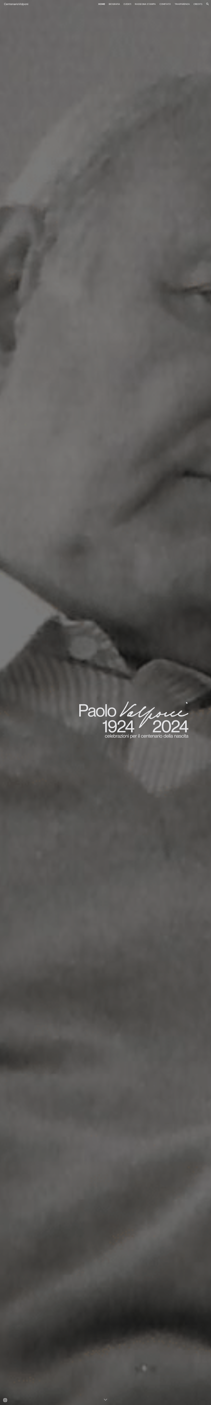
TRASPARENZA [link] (182, 4)
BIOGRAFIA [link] (114, 4)
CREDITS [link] (197, 4)
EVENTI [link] (127, 4)
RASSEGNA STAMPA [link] (145, 4)
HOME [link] (101, 4)
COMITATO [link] (165, 4)
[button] (207, 4)
